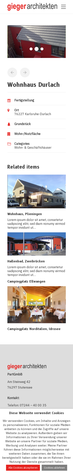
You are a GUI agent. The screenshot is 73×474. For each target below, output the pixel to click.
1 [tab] (31, 48)
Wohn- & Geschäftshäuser (32, 147)
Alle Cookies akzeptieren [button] (23, 467)
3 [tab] (41, 48)
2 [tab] (36, 49)
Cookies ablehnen (54, 467)
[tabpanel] (36, 41)
